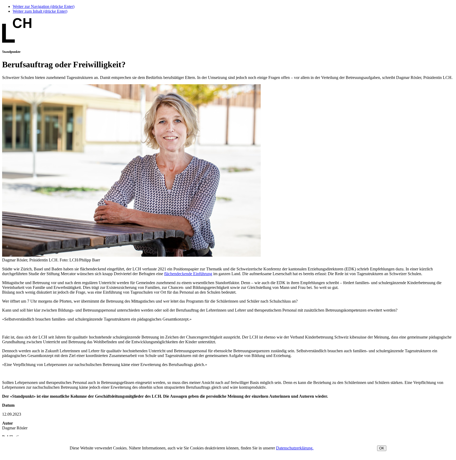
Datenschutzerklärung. (295, 448)
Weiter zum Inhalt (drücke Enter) (40, 11)
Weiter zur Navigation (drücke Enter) (43, 6)
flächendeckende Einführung (188, 273)
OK (381, 448)
